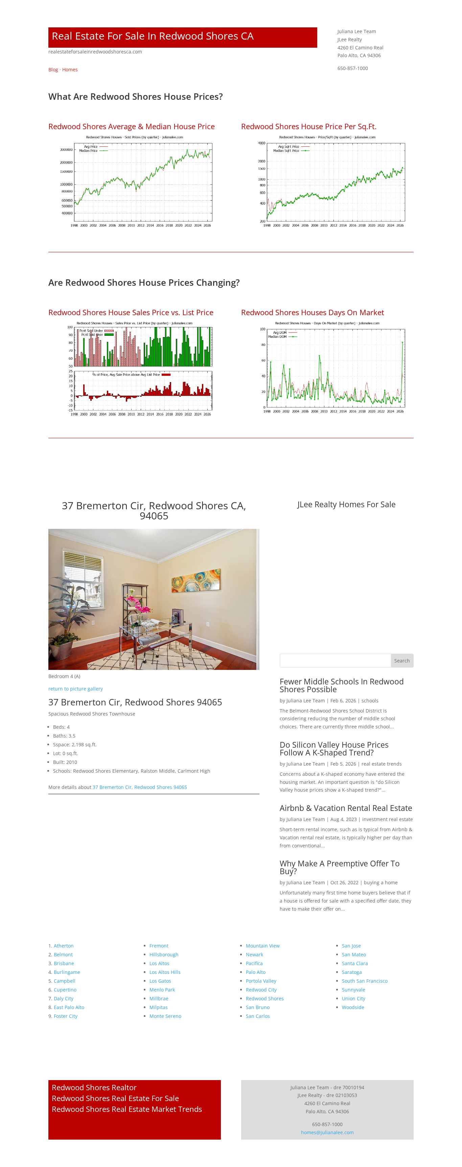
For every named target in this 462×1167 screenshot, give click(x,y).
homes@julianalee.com (327, 1132)
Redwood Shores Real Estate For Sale (115, 1098)
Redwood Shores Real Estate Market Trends (127, 1109)
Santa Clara (355, 963)
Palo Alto (255, 972)
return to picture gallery (75, 688)
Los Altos (159, 963)
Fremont (158, 945)
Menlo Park (162, 989)
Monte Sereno (165, 1016)
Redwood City (261, 989)
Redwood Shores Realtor (94, 1087)
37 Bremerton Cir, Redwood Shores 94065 (140, 787)
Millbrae (158, 998)
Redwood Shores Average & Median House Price (131, 126)
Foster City (65, 1016)
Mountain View (263, 945)
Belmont (63, 954)
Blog (53, 69)
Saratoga (352, 972)
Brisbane (64, 963)
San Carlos (258, 1016)
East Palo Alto (69, 1007)
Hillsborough (164, 954)
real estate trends (382, 764)
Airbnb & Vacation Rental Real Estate (346, 807)
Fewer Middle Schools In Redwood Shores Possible (342, 685)
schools (370, 700)
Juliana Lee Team (305, 700)
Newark (254, 954)
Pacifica (254, 963)
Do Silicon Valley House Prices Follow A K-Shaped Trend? (334, 748)
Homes (70, 69)
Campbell (64, 981)
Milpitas (158, 1007)
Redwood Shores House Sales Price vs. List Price (130, 312)
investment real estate (387, 819)
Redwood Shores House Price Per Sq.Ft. (309, 126)
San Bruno (258, 1007)
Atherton (64, 945)
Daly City (63, 998)
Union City (353, 998)
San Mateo (354, 954)
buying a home (381, 882)
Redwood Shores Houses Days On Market (312, 312)
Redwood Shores (265, 998)
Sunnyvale (353, 989)
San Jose (351, 945)
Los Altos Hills (165, 972)
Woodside (353, 1007)
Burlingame (67, 972)
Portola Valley (261, 981)
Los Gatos (160, 981)
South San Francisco (365, 981)
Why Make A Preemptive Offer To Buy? (340, 867)
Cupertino (65, 989)
